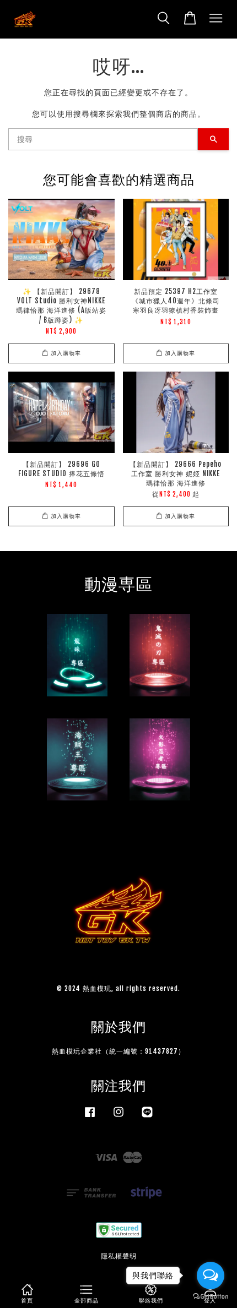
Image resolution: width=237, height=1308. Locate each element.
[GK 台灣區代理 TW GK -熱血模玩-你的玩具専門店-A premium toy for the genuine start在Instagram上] (118, 1117)
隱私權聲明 (119, 1256)
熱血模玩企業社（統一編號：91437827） (118, 1051)
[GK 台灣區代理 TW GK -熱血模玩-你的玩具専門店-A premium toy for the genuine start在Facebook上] (90, 1117)
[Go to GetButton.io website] (210, 1296)
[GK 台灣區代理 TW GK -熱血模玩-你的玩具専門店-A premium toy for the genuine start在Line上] (147, 1117)
